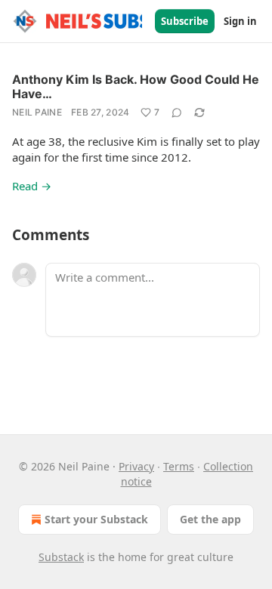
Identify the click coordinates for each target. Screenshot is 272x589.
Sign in (240, 21)
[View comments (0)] (177, 112)
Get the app (210, 519)
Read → (31, 185)
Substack (61, 557)
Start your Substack (96, 519)
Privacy (136, 466)
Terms (178, 466)
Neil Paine (37, 112)
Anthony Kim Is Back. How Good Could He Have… (135, 86)
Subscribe (185, 21)
